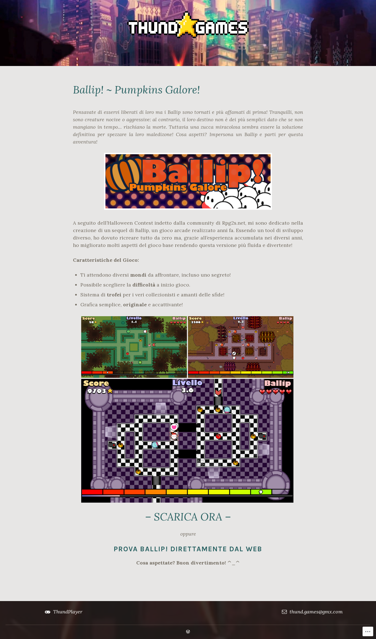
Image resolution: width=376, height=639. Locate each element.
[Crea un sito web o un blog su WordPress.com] (188, 631)
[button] (134, 347)
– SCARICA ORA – (188, 517)
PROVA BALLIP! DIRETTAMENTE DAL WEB (188, 549)
